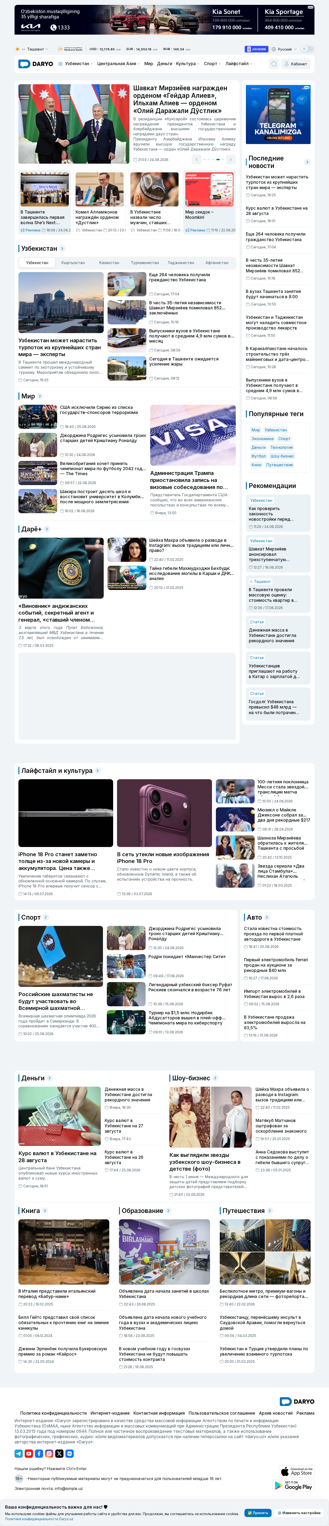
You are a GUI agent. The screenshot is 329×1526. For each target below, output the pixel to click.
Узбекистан (77, 63)
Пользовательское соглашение (222, 1413)
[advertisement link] (256, 49)
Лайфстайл (237, 63)
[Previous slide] (196, 159)
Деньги (164, 63)
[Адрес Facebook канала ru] (39, 1454)
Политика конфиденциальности (53, 1413)
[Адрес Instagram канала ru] (49, 1454)
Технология (281, 447)
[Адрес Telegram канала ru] (19, 1454)
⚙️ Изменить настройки (299, 1513)
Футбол (258, 456)
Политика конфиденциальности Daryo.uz (39, 1519)
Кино (256, 464)
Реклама (305, 1413)
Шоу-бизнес (282, 456)
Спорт (210, 63)
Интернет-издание (110, 1413)
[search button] (274, 64)
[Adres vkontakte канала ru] (69, 1454)
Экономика (262, 438)
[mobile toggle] (60, 64)
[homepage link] (35, 64)
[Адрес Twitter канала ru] (59, 1454)
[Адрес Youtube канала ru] (29, 1454)
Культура (186, 63)
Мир (148, 63)
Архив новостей (276, 1413)
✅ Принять (258, 1513)
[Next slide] (231, 159)
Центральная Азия (116, 63)
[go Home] (297, 1401)
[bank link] (69, 49)
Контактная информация (159, 1413)
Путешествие (279, 464)
